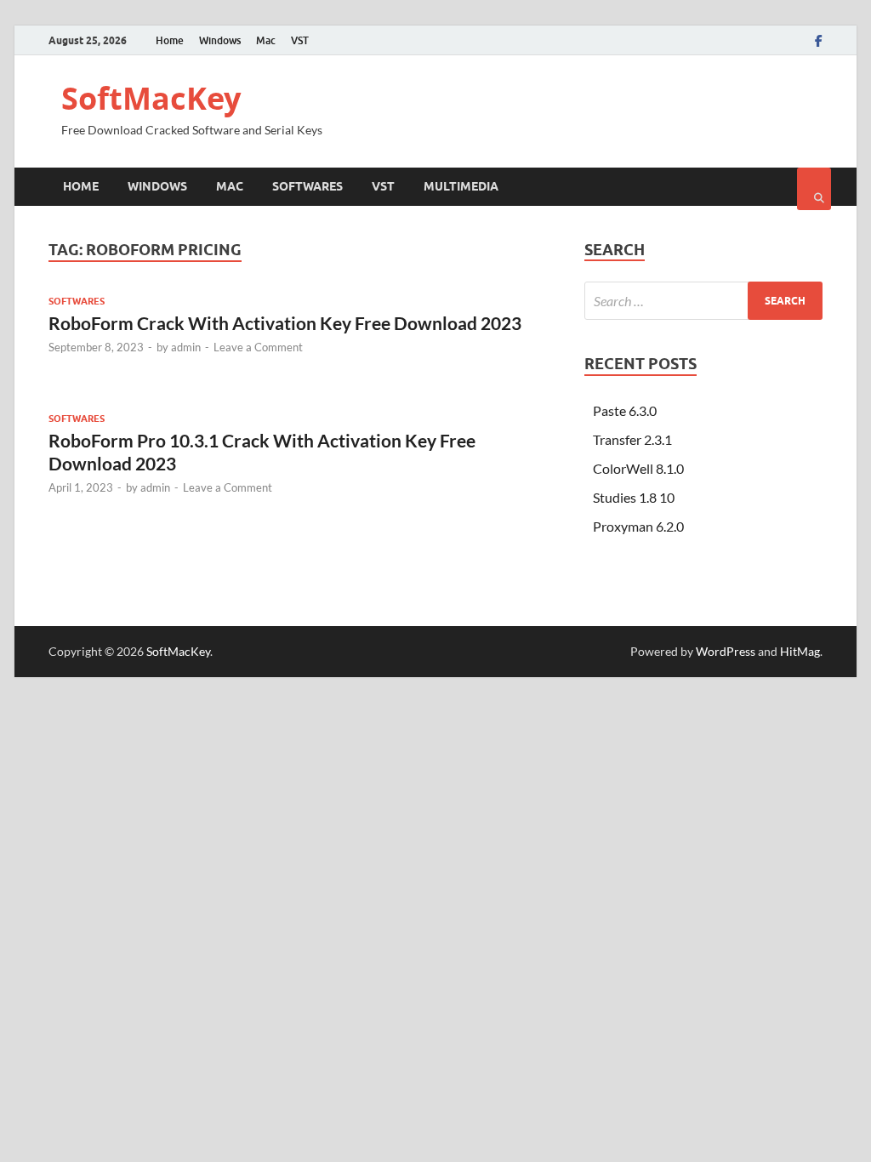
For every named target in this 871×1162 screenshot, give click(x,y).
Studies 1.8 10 (634, 497)
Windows (220, 40)
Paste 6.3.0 (625, 410)
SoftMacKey (151, 98)
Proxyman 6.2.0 (638, 526)
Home (170, 40)
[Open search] (814, 189)
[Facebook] (819, 40)
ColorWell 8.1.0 (638, 468)
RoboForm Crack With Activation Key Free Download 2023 (284, 322)
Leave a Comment (258, 347)
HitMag (800, 651)
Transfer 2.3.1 (632, 439)
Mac (266, 40)
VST (300, 40)
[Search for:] (703, 301)
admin (186, 347)
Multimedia (461, 186)
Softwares (307, 186)
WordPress (725, 651)
